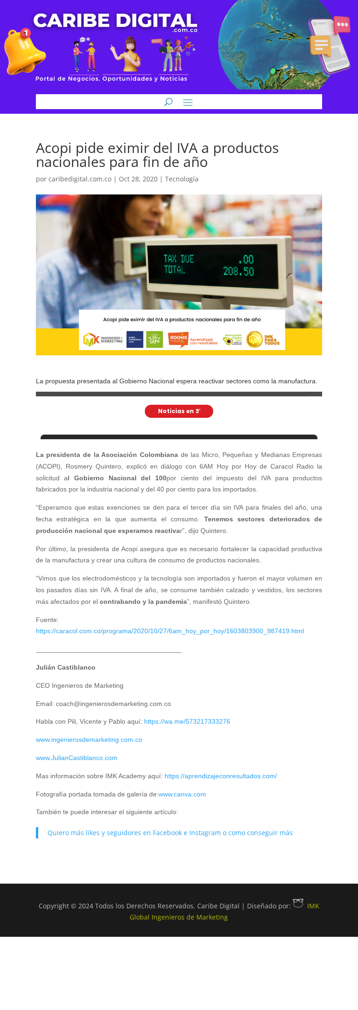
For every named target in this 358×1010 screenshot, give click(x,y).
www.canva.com (182, 794)
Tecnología (182, 178)
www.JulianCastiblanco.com (76, 757)
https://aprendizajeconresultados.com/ (221, 776)
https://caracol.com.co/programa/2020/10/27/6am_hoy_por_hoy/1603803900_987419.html (170, 631)
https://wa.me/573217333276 (187, 721)
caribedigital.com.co (79, 178)
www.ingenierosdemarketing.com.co (89, 739)
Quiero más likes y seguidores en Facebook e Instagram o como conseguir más (170, 832)
